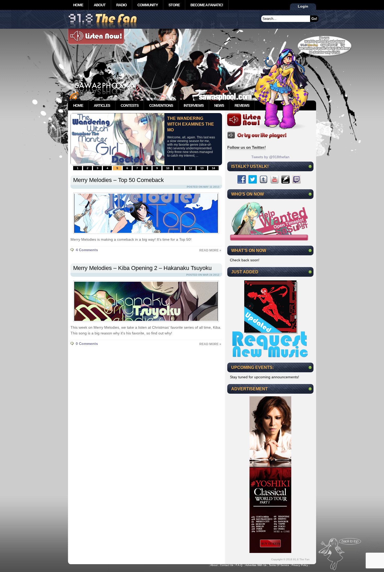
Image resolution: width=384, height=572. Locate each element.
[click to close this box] (310, 166)
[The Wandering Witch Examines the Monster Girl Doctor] (118, 164)
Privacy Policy (300, 565)
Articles (102, 105)
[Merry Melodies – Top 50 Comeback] (145, 235)
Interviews (193, 105)
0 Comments (87, 343)
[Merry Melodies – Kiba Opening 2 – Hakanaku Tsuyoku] (145, 323)
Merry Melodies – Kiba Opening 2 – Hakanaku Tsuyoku (142, 268)
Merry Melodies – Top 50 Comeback (118, 180)
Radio (121, 5)
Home (78, 5)
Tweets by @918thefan (270, 157)
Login (303, 6)
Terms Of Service (279, 565)
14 (213, 168)
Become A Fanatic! (206, 5)
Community (147, 5)
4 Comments (87, 250)
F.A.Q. (239, 565)
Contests (129, 105)
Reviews (242, 105)
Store (174, 5)
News (219, 105)
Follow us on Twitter (246, 147)
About (100, 5)
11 (179, 168)
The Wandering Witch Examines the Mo (190, 124)
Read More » (210, 250)
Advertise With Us (255, 565)
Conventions (161, 105)
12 (190, 168)
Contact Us (226, 565)
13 (201, 168)
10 (167, 168)
